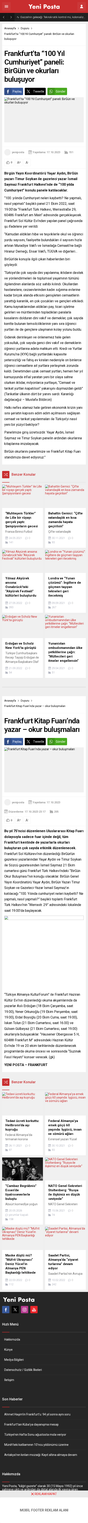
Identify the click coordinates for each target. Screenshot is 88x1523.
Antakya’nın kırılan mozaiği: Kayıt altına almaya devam (40, 1455)
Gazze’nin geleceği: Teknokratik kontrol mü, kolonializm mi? (53, 17)
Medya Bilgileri (14, 1359)
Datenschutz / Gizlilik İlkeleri (23, 1370)
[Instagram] (24, 1309)
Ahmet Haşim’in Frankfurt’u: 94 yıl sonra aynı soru (37, 1414)
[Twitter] (15, 1309)
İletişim (9, 1380)
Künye (8, 1349)
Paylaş (17, 91)
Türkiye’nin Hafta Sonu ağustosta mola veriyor (35, 1434)
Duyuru (25, 28)
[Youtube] (34, 1309)
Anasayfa (10, 28)
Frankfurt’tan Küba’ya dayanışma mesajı (31, 1424)
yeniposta (18, 152)
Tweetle (38, 91)
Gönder (61, 91)
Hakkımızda (12, 1339)
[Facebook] (5, 1309)
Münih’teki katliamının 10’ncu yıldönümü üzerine (36, 1444)
